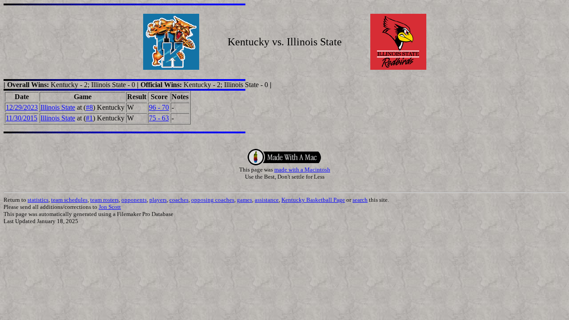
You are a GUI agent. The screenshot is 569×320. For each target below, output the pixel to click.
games (244, 199)
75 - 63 (159, 118)
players (158, 199)
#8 (89, 107)
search (360, 199)
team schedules (69, 199)
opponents (134, 199)
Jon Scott (110, 207)
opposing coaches (212, 199)
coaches (178, 199)
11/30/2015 (21, 118)
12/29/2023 (22, 107)
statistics (38, 199)
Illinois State (57, 107)
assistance (267, 199)
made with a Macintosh (302, 169)
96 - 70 (159, 107)
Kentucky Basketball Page (313, 199)
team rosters (104, 199)
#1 (89, 118)
